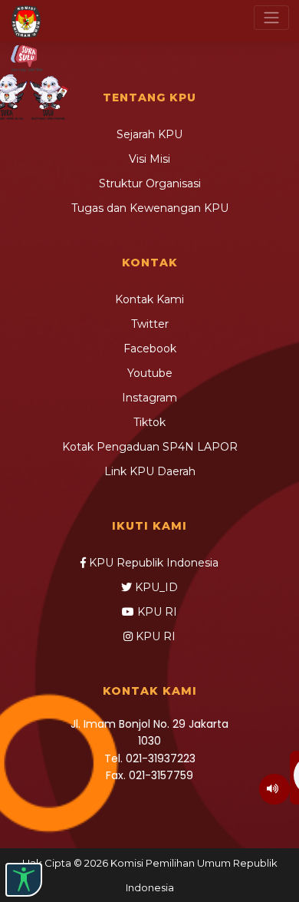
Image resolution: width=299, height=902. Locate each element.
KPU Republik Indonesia (152, 563)
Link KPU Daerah (150, 471)
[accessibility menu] (23, 880)
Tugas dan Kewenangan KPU (149, 208)
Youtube (149, 373)
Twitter (150, 324)
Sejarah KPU (149, 134)
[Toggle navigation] (271, 18)
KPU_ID (155, 587)
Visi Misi (149, 159)
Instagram (149, 398)
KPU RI (155, 612)
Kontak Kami (149, 299)
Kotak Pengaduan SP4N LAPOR (150, 447)
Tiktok (149, 422)
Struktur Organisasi (150, 183)
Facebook (149, 348)
